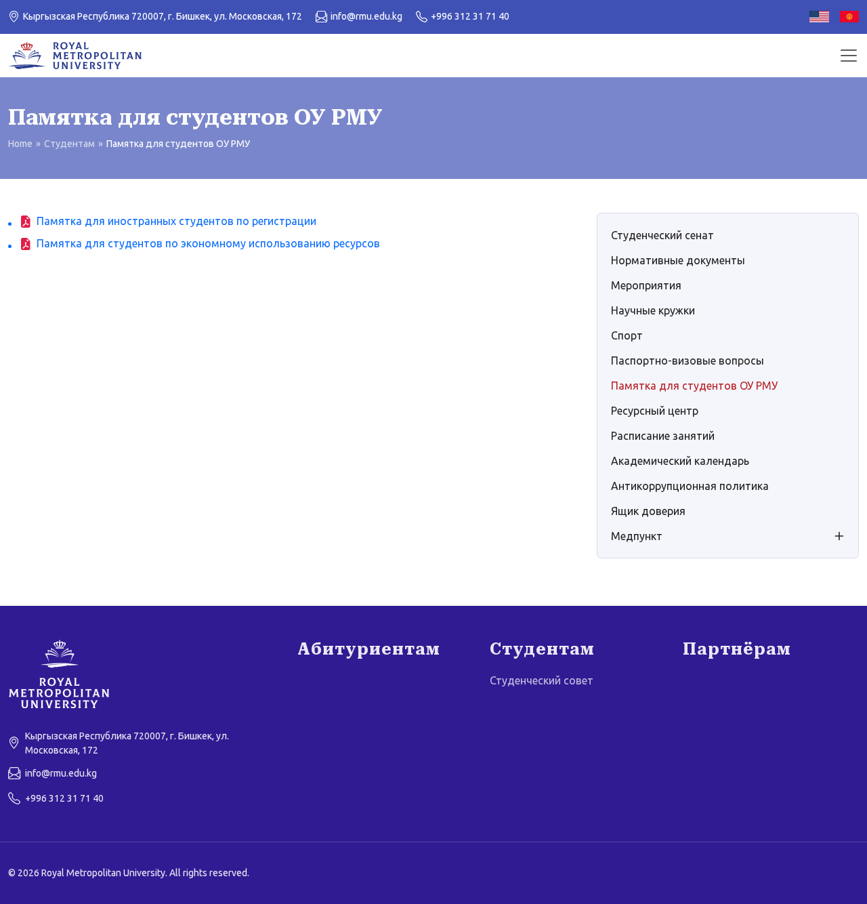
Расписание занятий (663, 436)
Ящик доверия (648, 511)
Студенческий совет (541, 680)
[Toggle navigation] (849, 55)
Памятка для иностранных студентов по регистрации (176, 221)
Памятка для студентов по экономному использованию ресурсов (208, 243)
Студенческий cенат (662, 235)
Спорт (627, 335)
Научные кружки (653, 310)
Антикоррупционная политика (690, 486)
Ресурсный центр (654, 411)
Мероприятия (646, 285)
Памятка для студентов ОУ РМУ (694, 385)
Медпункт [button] (636, 536)
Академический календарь (680, 461)
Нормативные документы (678, 260)
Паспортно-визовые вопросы (687, 360)
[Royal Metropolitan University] (144, 674)
